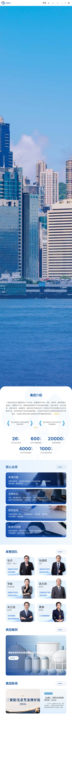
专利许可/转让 (23, 530)
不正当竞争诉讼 (44, 500)
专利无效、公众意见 (30, 500)
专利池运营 (11, 533)
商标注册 (11, 483)
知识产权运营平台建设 (37, 530)
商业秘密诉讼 (27, 497)
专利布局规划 (28, 514)
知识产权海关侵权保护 (15, 500)
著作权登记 (19, 483)
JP (62, 3)
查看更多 (60, 467)
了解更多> (56, 414)
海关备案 (20, 516)
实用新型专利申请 (24, 481)
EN (57, 3)
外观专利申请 (36, 481)
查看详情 (12, 658)
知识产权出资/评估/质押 (24, 533)
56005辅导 (12, 516)
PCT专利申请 (46, 481)
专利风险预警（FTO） (15, 514)
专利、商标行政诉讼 (39, 497)
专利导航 (37, 514)
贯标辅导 (45, 514)
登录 (44, 3)
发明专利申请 (12, 481)
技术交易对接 (12, 530)
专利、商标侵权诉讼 (14, 497)
